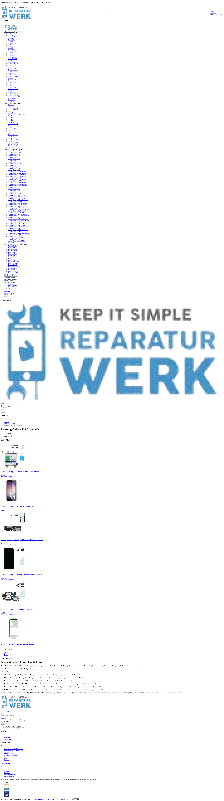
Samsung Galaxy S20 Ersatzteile (17, 204)
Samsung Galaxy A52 (14, 166)
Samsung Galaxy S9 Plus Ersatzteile (18, 200)
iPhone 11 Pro (11, 62)
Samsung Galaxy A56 (14, 159)
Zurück (6, 652)
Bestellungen (7, 771)
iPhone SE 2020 (12, 51)
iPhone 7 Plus (11, 46)
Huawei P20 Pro (12, 250)
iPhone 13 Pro (12, 74)
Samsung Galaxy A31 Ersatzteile (17, 182)
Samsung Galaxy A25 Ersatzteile (17, 184)
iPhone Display (12, 101)
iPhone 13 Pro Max (13, 76)
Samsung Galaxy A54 (14, 162)
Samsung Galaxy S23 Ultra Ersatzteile (18, 226)
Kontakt (6, 760)
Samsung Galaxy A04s (14, 192)
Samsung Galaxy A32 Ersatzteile (17, 181)
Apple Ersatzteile (12, 98)
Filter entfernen (5, 418)
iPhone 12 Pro (12, 68)
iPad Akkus (11, 147)
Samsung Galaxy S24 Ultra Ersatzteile (18, 233)
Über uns (6, 752)
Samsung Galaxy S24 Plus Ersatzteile (18, 230)
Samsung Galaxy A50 (14, 170)
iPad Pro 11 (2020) (13, 144)
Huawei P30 (11, 247)
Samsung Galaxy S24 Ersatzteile (17, 228)
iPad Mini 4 (11, 122)
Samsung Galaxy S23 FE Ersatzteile (18, 223)
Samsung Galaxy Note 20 (15, 239)
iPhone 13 (10, 73)
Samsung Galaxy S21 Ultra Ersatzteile (18, 215)
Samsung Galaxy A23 (14, 187)
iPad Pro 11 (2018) (13, 143)
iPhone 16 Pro (12, 92)
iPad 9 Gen (11, 111)
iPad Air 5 (10, 132)
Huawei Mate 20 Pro (13, 261)
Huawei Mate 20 (12, 265)
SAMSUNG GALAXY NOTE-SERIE (19, 234)
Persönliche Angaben (10, 774)
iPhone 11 (10, 60)
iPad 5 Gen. (11, 105)
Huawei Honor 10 (13, 271)
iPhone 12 (10, 67)
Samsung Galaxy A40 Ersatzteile (17, 174)
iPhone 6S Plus (12, 43)
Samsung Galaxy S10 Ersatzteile (17, 201)
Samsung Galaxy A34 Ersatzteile (17, 178)
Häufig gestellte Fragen (10, 755)
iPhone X (10, 52)
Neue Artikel (7, 739)
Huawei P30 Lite (12, 249)
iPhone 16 (10, 90)
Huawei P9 (11, 258)
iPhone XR (11, 54)
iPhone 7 (10, 44)
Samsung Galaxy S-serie (14, 193)
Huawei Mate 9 (12, 269)
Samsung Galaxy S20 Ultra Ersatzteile (18, 209)
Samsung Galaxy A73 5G (15, 152)
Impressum (7, 758)
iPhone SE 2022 (12, 59)
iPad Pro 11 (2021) (13, 146)
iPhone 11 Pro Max (13, 63)
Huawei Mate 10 (12, 268)
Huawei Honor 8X (13, 263)
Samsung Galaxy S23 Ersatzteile (17, 222)
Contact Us (4, 718)
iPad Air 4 (10, 130)
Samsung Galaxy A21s (14, 190)
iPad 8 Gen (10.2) (13, 109)
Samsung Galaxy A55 (14, 160)
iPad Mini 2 (11, 119)
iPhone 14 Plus (12, 81)
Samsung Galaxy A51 (14, 168)
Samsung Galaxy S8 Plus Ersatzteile (18, 196)
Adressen (6, 769)
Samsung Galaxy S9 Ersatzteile (16, 198)
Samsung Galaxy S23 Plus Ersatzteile (18, 225)
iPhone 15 (10, 84)
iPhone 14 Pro (12, 79)
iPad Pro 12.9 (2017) (13, 141)
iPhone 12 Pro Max (13, 70)
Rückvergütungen (9, 776)
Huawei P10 (11, 255)
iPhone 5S (10, 35)
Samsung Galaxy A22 (14, 189)
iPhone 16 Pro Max (13, 93)
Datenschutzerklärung (10, 757)
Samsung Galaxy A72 (14, 154)
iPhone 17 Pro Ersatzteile (15, 97)
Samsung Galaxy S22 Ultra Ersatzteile (18, 220)
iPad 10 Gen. (11, 113)
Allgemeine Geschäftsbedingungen (14, 750)
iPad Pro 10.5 (11, 138)
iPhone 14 (10, 78)
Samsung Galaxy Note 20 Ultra (16, 241)
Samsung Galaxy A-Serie (15, 151)
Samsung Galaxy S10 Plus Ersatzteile (18, 203)
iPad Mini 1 (11, 117)
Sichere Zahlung (8, 753)
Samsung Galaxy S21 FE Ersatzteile (18, 212)
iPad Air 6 (10, 133)
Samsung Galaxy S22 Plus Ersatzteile (18, 219)
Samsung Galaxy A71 (14, 155)
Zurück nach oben (6, 658)
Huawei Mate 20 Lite (14, 266)
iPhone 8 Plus (11, 49)
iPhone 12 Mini (12, 65)
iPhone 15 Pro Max (13, 89)
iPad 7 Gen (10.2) (13, 108)
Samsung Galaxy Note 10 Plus (16, 238)
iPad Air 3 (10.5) (12, 128)
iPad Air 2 (10, 127)
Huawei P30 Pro (12, 246)
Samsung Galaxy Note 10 (15, 236)
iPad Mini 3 (11, 120)
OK (2, 411)
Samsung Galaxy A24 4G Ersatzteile (18, 185)
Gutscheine (7, 773)
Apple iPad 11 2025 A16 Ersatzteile (17, 114)
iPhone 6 (10, 38)
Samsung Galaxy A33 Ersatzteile (17, 179)
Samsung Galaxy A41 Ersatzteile (17, 173)
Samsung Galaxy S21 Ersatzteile (17, 211)
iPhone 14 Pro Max (13, 82)
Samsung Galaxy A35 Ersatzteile (17, 176)
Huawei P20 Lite (12, 254)
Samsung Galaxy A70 (14, 157)
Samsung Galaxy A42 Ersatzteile (17, 171)
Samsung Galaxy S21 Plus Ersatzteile (18, 214)
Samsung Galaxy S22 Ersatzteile (17, 217)
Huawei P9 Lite (12, 260)
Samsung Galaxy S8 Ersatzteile (16, 195)
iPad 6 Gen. (11, 106)
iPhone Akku (11, 100)
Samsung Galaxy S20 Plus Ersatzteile (18, 208)
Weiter (6, 655)
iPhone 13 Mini (12, 71)
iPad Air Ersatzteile (13, 124)
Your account (5, 763)
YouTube (6, 711)
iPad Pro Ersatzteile (13, 135)
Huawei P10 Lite (12, 257)
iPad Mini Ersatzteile (13, 116)
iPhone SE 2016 (12, 37)
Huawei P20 (11, 252)
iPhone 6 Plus (11, 40)
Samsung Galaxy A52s (14, 165)
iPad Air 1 (10, 125)
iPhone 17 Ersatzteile (13, 95)
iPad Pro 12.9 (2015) (13, 139)
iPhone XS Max (12, 57)
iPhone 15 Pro (12, 87)
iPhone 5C (11, 33)
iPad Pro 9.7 (11, 136)
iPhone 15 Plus (12, 85)
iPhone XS (11, 55)
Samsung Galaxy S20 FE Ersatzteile (18, 206)
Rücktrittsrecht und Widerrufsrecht (13, 749)
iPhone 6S (10, 41)
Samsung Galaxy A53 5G (15, 163)
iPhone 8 (10, 48)
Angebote (7, 737)
